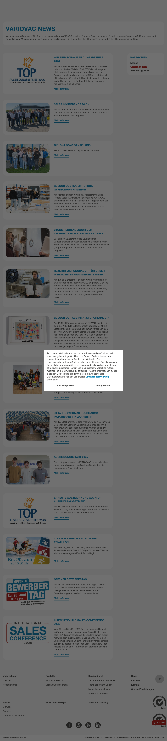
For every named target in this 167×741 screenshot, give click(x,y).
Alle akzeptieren (65, 386)
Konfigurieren (102, 386)
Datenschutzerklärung (97, 377)
